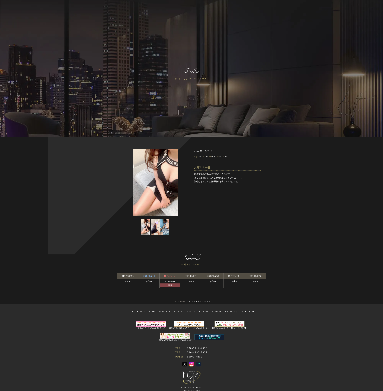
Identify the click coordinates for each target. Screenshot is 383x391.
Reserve (216, 311)
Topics (242, 311)
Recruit (203, 311)
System (141, 311)
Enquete (230, 311)
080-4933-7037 (197, 352)
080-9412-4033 (197, 348)
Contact (191, 311)
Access (178, 311)
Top (131, 311)
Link (251, 311)
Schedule (164, 311)
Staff (152, 311)
